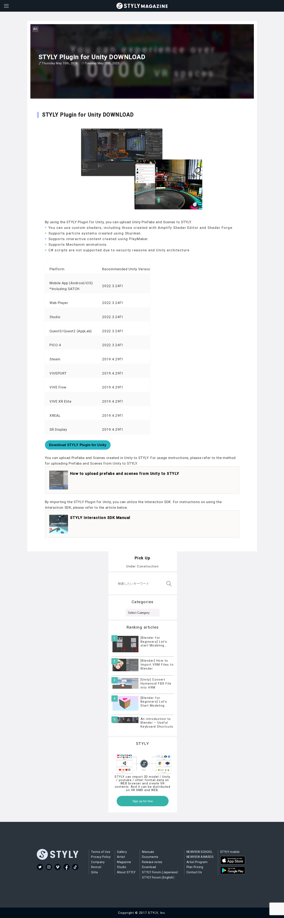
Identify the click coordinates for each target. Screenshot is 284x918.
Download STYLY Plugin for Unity (77, 445)
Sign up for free (142, 801)
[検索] (168, 583)
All (35, 29)
